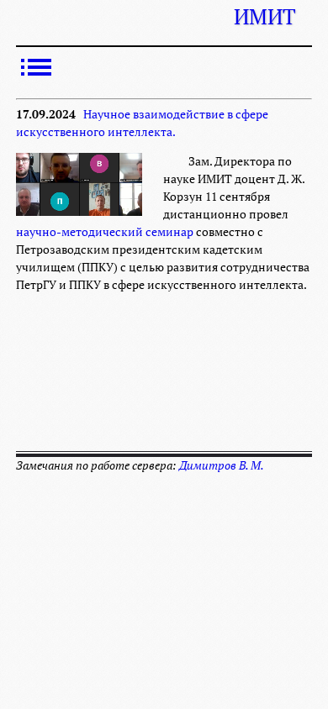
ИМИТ (264, 16)
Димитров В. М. (221, 465)
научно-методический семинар (104, 231)
